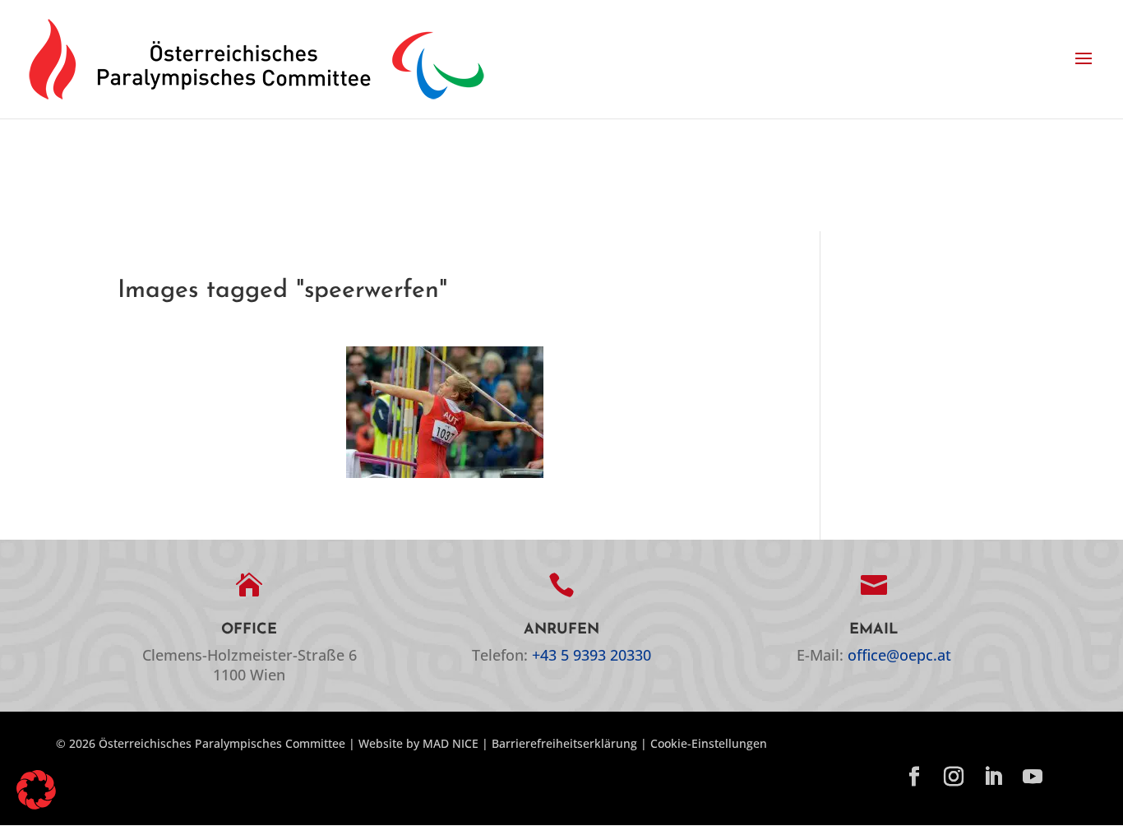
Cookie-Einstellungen (708, 743)
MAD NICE (450, 743)
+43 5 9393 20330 (591, 655)
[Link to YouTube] (1032, 777)
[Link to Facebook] (914, 777)
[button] (1083, 59)
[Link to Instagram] (954, 777)
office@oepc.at (899, 655)
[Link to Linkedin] (993, 777)
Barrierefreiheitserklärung (564, 743)
